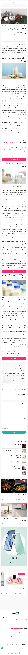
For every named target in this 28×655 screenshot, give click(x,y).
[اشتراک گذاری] (5, 25)
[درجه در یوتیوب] (12, 653)
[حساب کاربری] (1, 2)
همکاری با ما (11, 636)
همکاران (12, 638)
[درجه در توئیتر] (16, 653)
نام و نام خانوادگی (22, 407)
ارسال (14, 432)
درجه (19, 386)
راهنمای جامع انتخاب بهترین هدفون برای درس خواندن (14, 377)
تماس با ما (25, 640)
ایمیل (25, 413)
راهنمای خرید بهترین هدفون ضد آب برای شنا (14, 373)
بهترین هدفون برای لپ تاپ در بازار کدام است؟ (14, 381)
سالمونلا (6, 142)
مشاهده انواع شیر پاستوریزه (14, 159)
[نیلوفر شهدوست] (25, 33)
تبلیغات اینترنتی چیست (15, 628)
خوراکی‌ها (24, 25)
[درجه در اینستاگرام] (19, 653)
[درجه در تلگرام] (8, 653)
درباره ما (25, 638)
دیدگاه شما (24, 419)
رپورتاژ (24, 480)
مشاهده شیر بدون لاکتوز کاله (14, 271)
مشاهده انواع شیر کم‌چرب (14, 359)
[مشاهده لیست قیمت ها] (14, 546)
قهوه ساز (19, 25)
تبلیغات (25, 636)
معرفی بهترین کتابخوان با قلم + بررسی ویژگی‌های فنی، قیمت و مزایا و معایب (14, 369)
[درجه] (14, 3)
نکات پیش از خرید (14, 25)
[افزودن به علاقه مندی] (2, 25)
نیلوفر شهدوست (20, 32)
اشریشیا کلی (12, 142)
